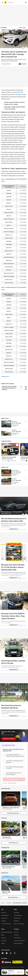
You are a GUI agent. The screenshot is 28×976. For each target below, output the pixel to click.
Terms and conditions (19, 940)
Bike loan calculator (19, 923)
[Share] (26, 48)
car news (8, 903)
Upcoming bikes (18, 915)
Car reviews (4, 918)
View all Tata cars (13, 842)
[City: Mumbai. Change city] (26, 2)
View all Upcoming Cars (13, 813)
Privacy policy (17, 937)
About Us (16, 932)
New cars (3, 912)
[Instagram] (6, 953)
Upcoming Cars (5, 915)
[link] (10, 798)
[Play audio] (23, 48)
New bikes (16, 912)
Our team (16, 935)
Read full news (13, 529)
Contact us (4, 940)
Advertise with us (18, 943)
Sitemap (3, 937)
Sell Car (3, 943)
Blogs (2, 935)
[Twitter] (14, 953)
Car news (3, 921)
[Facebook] (10, 953)
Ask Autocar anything (6, 932)
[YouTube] (2, 953)
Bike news (16, 921)
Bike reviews (17, 918)
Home (2, 903)
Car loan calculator (6, 923)
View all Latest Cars (13, 897)
